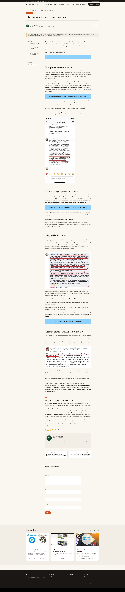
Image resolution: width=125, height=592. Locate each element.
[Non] (123, 590)
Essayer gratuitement (94, 4)
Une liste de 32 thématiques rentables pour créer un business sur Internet (68, 207)
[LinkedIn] (32, 64)
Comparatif (61, 4)
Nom (46, 489)
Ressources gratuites (81, 4)
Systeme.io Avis (33, 4)
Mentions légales (87, 583)
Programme (69, 576)
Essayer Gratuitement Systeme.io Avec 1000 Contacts (68, 321)
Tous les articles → (94, 530)
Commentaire (47, 475)
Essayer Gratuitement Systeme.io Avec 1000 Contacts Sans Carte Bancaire (68, 57)
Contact (85, 581)
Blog (73, 4)
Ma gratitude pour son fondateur (34, 57)
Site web (47, 504)
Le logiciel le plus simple (35, 50)
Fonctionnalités (48, 4)
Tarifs (55, 4)
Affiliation (68, 4)
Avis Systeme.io (52, 576)
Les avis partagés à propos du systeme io (35, 48)
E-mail (47, 497)
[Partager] (94, 26)
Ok (97, 590)
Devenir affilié (70, 579)
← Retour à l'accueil (94, 1)
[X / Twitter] (29, 64)
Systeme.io (34, 10)
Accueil (28, 10)
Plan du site (86, 579)
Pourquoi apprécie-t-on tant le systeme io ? (34, 54)
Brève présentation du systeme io (34, 44)
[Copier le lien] (97, 26)
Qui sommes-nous (87, 576)
